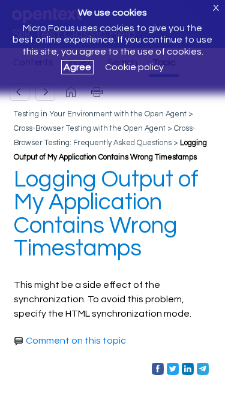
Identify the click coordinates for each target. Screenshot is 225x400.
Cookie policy (134, 67)
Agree (77, 67)
